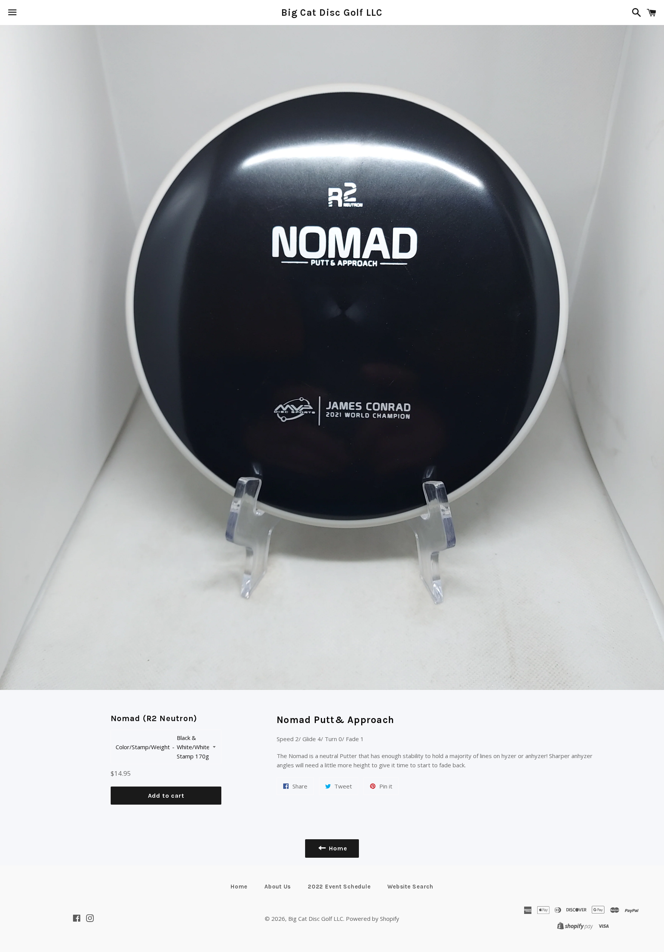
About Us (277, 886)
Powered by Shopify (372, 918)
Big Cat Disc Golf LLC (331, 12)
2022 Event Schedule (339, 886)
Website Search (410, 886)
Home (239, 886)
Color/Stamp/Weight (143, 747)
